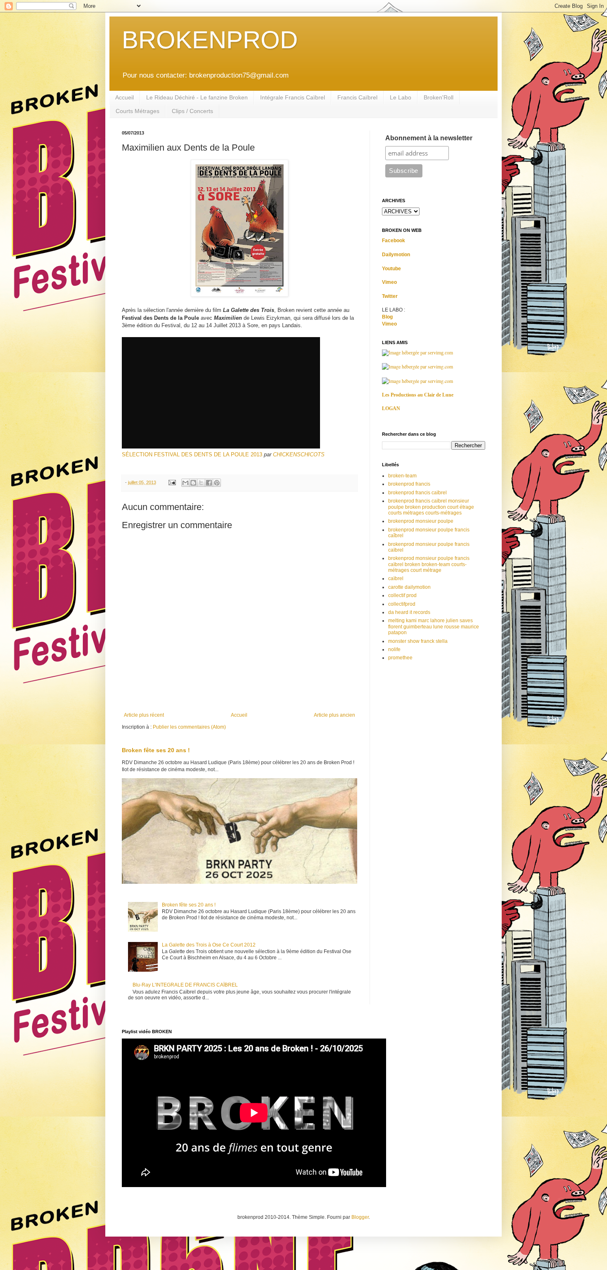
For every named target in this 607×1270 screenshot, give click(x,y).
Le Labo (400, 97)
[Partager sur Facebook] (209, 483)
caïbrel (395, 578)
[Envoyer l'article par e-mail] (171, 482)
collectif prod (402, 595)
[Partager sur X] (201, 483)
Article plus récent (144, 715)
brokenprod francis (409, 484)
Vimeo (389, 282)
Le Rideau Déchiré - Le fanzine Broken (197, 97)
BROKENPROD (210, 40)
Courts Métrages (137, 111)
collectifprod (401, 604)
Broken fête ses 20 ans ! (156, 750)
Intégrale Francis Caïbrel (292, 97)
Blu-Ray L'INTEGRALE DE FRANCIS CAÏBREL (185, 985)
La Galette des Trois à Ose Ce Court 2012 (209, 945)
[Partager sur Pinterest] (217, 483)
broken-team (402, 476)
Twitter (390, 296)
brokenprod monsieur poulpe (420, 521)
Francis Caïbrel (357, 97)
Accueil (124, 97)
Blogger (360, 1217)
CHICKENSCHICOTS (299, 454)
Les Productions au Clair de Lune (417, 395)
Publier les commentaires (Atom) (189, 727)
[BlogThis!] (193, 483)
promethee (400, 658)
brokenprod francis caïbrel (417, 493)
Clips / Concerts (192, 111)
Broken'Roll (438, 97)
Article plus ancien (334, 715)
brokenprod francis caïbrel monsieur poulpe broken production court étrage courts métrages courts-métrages (431, 507)
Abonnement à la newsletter (428, 138)
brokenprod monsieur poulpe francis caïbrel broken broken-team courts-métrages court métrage (428, 564)
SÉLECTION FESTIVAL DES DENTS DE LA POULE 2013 (192, 454)
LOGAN (391, 408)
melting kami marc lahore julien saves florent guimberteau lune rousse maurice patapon (433, 626)
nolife (394, 649)
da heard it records (409, 612)
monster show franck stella (418, 641)
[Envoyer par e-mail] (185, 483)
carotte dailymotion (409, 587)
